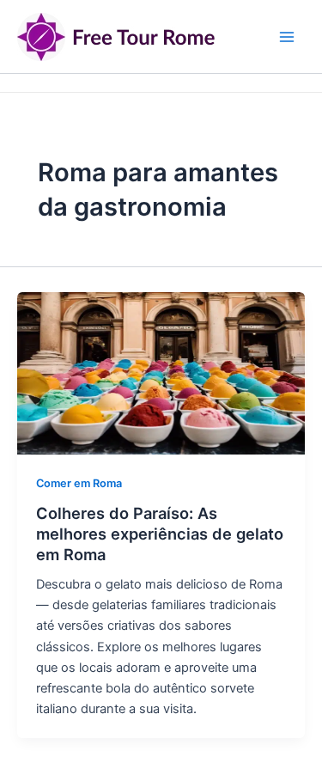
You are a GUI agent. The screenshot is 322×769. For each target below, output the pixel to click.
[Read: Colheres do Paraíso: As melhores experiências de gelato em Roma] (161, 372)
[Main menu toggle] (287, 37)
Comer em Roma (79, 483)
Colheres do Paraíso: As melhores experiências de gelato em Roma (159, 533)
